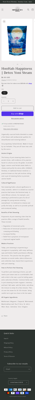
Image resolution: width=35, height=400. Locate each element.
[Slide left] (13, 64)
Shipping (3, 80)
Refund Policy (8, 347)
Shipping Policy (9, 343)
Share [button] (5, 316)
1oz (5, 93)
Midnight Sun (15, 396)
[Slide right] (22, 64)
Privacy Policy (8, 352)
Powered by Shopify (22, 396)
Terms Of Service (9, 356)
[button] (2, 9)
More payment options (17, 118)
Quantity (3, 97)
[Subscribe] (29, 369)
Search (6, 338)
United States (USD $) (16, 382)
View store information (10, 129)
